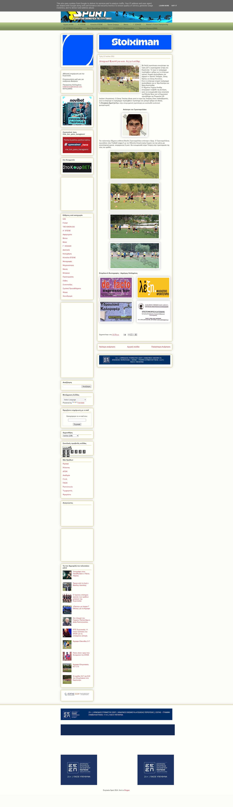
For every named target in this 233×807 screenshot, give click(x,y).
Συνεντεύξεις (67, 284)
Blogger (126, 790)
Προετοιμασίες (68, 277)
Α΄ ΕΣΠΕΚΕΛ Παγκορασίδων (123, 28)
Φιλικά (65, 292)
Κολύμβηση (67, 254)
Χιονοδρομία (67, 296)
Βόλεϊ (65, 242)
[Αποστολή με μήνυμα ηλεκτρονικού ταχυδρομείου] (129, 334)
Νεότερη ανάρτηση (107, 347)
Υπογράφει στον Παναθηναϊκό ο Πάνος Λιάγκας (81, 574)
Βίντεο (65, 238)
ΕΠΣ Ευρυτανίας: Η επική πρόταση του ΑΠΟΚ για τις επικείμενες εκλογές (80, 633)
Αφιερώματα (67, 234)
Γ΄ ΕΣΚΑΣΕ (137, 24)
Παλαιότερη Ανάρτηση (160, 347)
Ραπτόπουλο (68, 487)
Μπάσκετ (66, 273)
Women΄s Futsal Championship (157, 24)
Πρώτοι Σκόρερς (113, 24)
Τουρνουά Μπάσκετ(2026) (148, 28)
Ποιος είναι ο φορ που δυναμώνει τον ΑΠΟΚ (81, 654)
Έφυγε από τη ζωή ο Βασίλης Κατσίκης (80, 584)
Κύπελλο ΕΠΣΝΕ (97, 24)
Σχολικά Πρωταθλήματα (72, 288)
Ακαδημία (66, 475)
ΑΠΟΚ (65, 471)
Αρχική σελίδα (68, 24)
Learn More (164, 6)
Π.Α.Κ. (65, 479)
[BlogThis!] (131, 334)
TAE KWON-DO (69, 227)
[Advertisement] (78, 193)
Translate (80, 403)
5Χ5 (64, 219)
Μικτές (126, 24)
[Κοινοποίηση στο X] (133, 334)
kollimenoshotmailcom (72, 87)
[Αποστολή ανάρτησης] (124, 334)
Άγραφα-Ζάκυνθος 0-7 (81, 641)
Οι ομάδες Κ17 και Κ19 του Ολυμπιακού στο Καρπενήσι (81, 678)
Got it (174, 6)
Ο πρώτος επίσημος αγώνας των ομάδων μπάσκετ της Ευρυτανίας (81, 598)
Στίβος (65, 281)
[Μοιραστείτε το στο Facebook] (136, 334)
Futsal (65, 223)
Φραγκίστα (67, 494)
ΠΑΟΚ (65, 483)
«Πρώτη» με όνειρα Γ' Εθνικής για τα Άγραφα (81, 607)
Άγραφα (66, 464)
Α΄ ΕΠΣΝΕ (82, 24)
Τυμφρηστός (67, 491)
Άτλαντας (66, 467)
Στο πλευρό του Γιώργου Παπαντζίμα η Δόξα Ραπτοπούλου (81, 620)
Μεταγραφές (67, 261)
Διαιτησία (66, 250)
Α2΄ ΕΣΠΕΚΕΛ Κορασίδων (72, 28)
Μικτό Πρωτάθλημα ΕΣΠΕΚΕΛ (98, 28)
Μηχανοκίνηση (68, 265)
